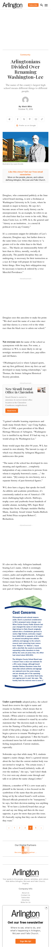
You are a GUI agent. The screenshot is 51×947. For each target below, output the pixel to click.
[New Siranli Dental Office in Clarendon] (42, 390)
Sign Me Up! (25, 941)
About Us (25, 893)
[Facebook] (17, 119)
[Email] (35, 119)
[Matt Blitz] (25, 100)
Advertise (25, 900)
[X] (23, 119)
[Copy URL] (41, 119)
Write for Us (25, 902)
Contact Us (25, 895)
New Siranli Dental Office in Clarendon (19, 390)
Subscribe (25, 897)
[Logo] (12, 5)
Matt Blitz (27, 106)
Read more (11, 411)
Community (25, 55)
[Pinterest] (29, 119)
